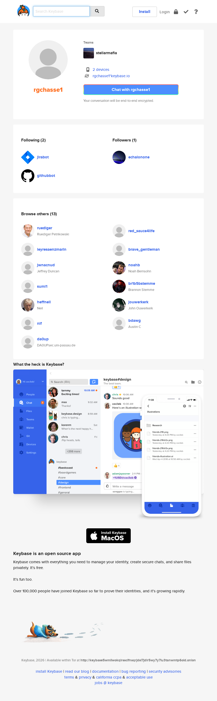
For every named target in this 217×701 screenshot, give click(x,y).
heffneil (44, 302)
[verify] (186, 11)
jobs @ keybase (108, 682)
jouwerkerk (138, 302)
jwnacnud (46, 265)
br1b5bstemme (141, 283)
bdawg (134, 320)
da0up (43, 339)
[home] (23, 9)
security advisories (165, 671)
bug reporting (133, 671)
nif (39, 323)
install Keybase (49, 671)
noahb (134, 265)
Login (165, 12)
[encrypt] (176, 11)
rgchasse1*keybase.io (111, 76)
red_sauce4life (141, 231)
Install (144, 11)
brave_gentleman (144, 249)
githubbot (46, 175)
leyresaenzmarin (51, 249)
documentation (105, 671)
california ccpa (108, 677)
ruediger (44, 228)
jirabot (43, 157)
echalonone (139, 157)
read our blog (77, 671)
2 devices (101, 69)
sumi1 (42, 286)
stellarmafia (106, 53)
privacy (85, 677)
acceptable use (139, 677)
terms (69, 677)
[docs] (196, 11)
